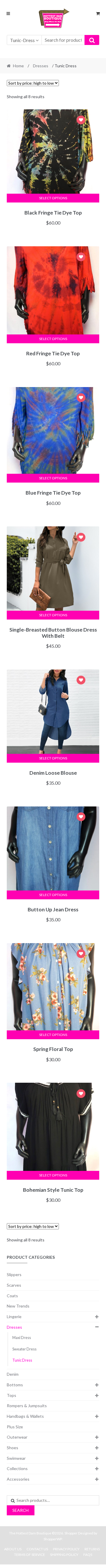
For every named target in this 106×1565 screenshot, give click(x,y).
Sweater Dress (24, 1349)
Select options (53, 198)
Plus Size (15, 1426)
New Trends (18, 1305)
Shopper (70, 1533)
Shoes (12, 1447)
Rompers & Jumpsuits (27, 1405)
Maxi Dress (21, 1337)
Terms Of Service (29, 1554)
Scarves (14, 1285)
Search (20, 1510)
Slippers (14, 1274)
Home (18, 65)
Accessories (18, 1479)
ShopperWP (53, 1539)
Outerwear (17, 1437)
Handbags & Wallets (25, 1416)
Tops (11, 1395)
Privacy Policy (66, 1549)
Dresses (40, 65)
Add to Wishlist (81, 121)
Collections (17, 1468)
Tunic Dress (22, 1360)
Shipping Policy (64, 1554)
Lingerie (14, 1316)
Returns (92, 1549)
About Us (12, 1549)
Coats (12, 1295)
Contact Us (37, 1549)
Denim (13, 1374)
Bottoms (15, 1384)
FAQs (87, 1554)
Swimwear (16, 1458)
